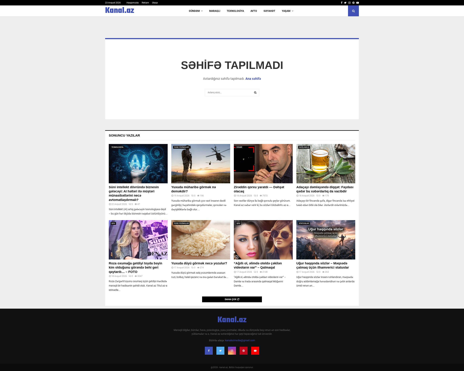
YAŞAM (286, 10)
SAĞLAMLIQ (304, 147)
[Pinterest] (244, 351)
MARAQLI (214, 10)
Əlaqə (155, 2)
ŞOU (113, 223)
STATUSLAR (304, 223)
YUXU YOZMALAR (181, 147)
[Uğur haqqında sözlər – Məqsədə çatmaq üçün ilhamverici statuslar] (325, 239)
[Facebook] (209, 351)
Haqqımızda (133, 2)
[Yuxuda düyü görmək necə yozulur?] (200, 239)
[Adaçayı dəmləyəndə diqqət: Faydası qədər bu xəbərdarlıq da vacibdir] (325, 163)
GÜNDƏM (194, 10)
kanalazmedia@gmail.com (240, 340)
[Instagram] (232, 351)
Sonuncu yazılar (124, 135)
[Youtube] (255, 351)
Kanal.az (119, 10)
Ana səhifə (253, 79)
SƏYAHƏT (269, 10)
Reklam (145, 2)
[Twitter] (220, 351)
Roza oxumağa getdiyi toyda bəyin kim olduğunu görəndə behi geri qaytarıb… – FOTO (135, 267)
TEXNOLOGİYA (235, 10)
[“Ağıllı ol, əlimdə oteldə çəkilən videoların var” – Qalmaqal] (263, 239)
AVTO (253, 10)
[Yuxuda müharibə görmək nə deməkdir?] (200, 163)
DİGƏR (239, 147)
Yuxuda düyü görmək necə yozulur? (199, 263)
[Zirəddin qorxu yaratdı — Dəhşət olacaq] (263, 163)
